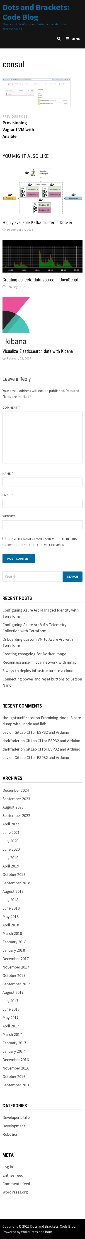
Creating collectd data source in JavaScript (40, 280)
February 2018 (14, 941)
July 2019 (10, 857)
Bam (48, 1231)
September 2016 (16, 1084)
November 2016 (15, 1068)
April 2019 (10, 866)
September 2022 (16, 815)
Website (9, 516)
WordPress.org (15, 1192)
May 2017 (10, 1017)
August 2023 (13, 807)
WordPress (29, 1231)
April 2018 (10, 925)
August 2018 (13, 891)
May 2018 (10, 916)
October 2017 (13, 975)
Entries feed (12, 1175)
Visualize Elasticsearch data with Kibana (37, 351)
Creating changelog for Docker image (34, 653)
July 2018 (10, 899)
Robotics (10, 1134)
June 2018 (11, 908)
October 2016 (13, 1076)
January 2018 (13, 950)
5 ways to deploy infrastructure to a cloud (37, 670)
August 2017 (13, 992)
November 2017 (15, 967)
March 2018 (12, 933)
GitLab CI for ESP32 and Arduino (42, 732)
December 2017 (15, 958)
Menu (75, 38)
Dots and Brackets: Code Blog (35, 12)
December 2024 (15, 790)
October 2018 (13, 874)
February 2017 (14, 1042)
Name (7, 473)
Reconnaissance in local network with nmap (39, 662)
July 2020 (10, 840)
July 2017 (10, 1000)
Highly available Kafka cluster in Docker (37, 222)
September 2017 (16, 983)
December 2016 (15, 1059)
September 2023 (16, 798)
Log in (7, 1166)
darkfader (10, 740)
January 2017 (13, 1051)
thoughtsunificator (18, 717)
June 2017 (11, 1009)
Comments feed (16, 1183)
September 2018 (16, 882)
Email (8, 495)
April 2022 (10, 824)
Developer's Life (16, 1117)
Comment (11, 407)
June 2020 (11, 849)
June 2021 (11, 832)
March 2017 (12, 1034)
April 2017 (10, 1026)
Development (13, 1125)
